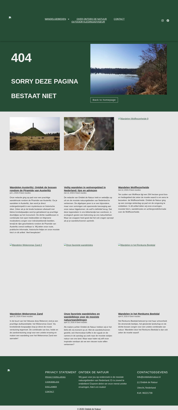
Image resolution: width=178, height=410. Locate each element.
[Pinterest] (168, 20)
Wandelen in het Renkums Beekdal (139, 313)
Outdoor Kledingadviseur (88, 22)
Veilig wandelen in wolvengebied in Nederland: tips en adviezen (85, 189)
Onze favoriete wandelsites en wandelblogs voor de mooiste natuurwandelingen (82, 316)
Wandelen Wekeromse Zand (26, 313)
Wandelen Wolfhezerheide (133, 187)
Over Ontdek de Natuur (92, 19)
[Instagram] (162, 20)
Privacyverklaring (55, 377)
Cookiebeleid (52, 382)
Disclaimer (51, 387)
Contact (119, 19)
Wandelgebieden (55, 19)
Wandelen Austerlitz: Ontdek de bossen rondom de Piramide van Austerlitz (33, 189)
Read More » (15, 237)
